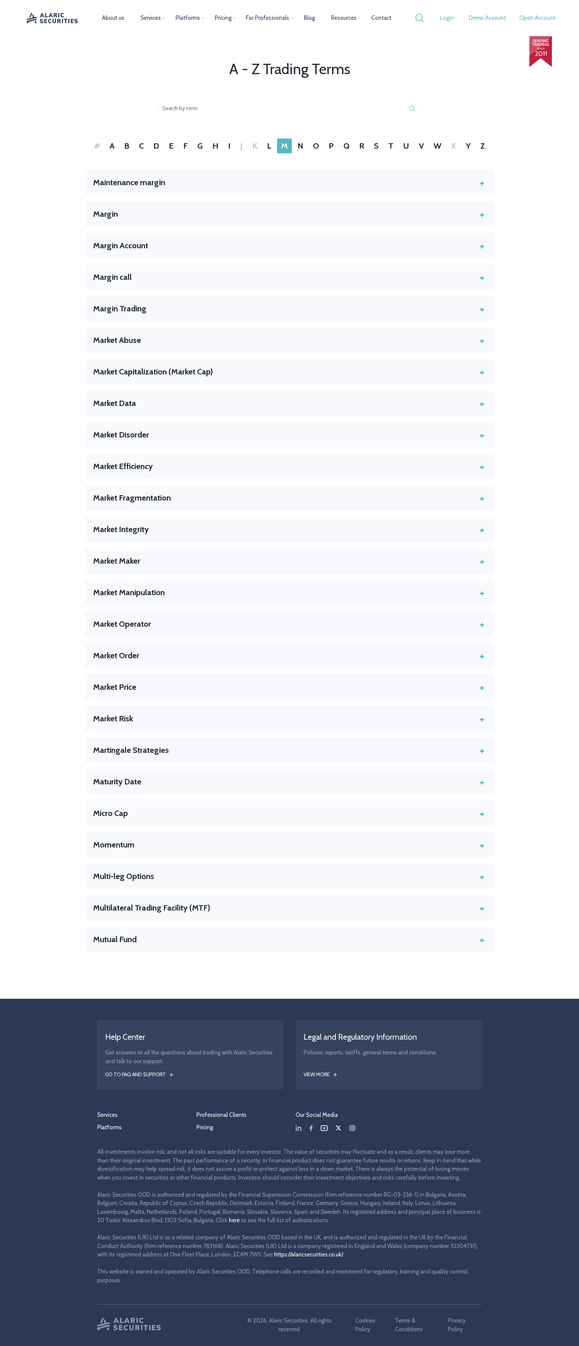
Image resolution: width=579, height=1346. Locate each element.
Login (447, 17)
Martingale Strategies (289, 750)
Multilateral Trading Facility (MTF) (289, 908)
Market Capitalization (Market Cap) (289, 372)
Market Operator (289, 624)
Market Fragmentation (289, 498)
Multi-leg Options (289, 876)
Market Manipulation (289, 592)
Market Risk (289, 719)
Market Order (289, 656)
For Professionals (267, 17)
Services (150, 17)
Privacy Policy (457, 1325)
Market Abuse (289, 340)
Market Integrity (289, 529)
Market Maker (289, 561)
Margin (289, 214)
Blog (309, 17)
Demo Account (487, 17)
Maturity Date (289, 782)
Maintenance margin (289, 182)
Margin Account (289, 246)
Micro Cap (289, 813)
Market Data (289, 403)
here (234, 1220)
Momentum (289, 845)
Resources (344, 17)
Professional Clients (221, 1114)
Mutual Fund (289, 939)
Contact (381, 17)
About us (113, 17)
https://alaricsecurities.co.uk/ (308, 1254)
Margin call (289, 277)
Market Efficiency (289, 466)
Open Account (537, 17)
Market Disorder (289, 435)
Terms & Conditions (409, 1325)
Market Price (289, 687)
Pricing (223, 17)
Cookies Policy (365, 1325)
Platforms (188, 17)
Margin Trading (289, 309)
